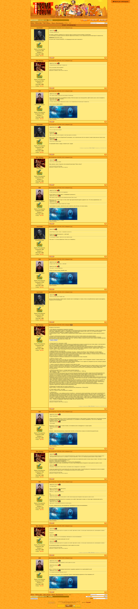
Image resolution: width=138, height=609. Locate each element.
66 (44, 20)
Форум (32, 23)
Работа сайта (38, 23)
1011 (71, 187)
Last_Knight (40, 27)
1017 (71, 451)
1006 (71, 27)
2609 (39, 91)
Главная (53, 17)
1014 (71, 292)
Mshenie (43, 21)
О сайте (63, 602)
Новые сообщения (61, 17)
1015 (71, 324)
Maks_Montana (39, 60)
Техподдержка (69, 602)
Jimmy (40, 21)
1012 (71, 226)
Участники (70, 17)
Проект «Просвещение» (58, 23)
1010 (71, 157)
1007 (71, 60)
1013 (71, 259)
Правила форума (78, 17)
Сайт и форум (46, 23)
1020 (71, 557)
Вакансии (74, 602)
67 (45, 20)
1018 (71, 481)
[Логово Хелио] (88, 602)
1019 (71, 525)
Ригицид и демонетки (52, 221)
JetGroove (46, 21)
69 (48, 20)
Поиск (85, 17)
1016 (71, 411)
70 (50, 20)
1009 (71, 124)
